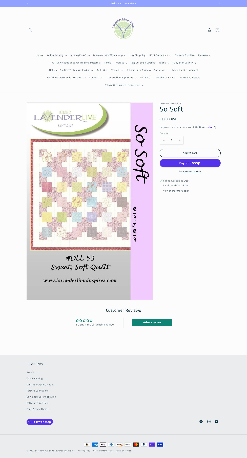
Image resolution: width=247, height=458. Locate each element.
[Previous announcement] (27, 3)
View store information (176, 191)
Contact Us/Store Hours (40, 384)
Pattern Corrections (38, 390)
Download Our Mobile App (41, 397)
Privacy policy (83, 450)
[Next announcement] (219, 3)
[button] (30, 30)
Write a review (152, 322)
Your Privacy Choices (38, 409)
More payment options (190, 171)
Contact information (102, 450)
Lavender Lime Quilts (44, 451)
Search (30, 372)
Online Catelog (35, 378)
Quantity (164, 133)
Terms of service (123, 450)
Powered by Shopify (64, 451)
